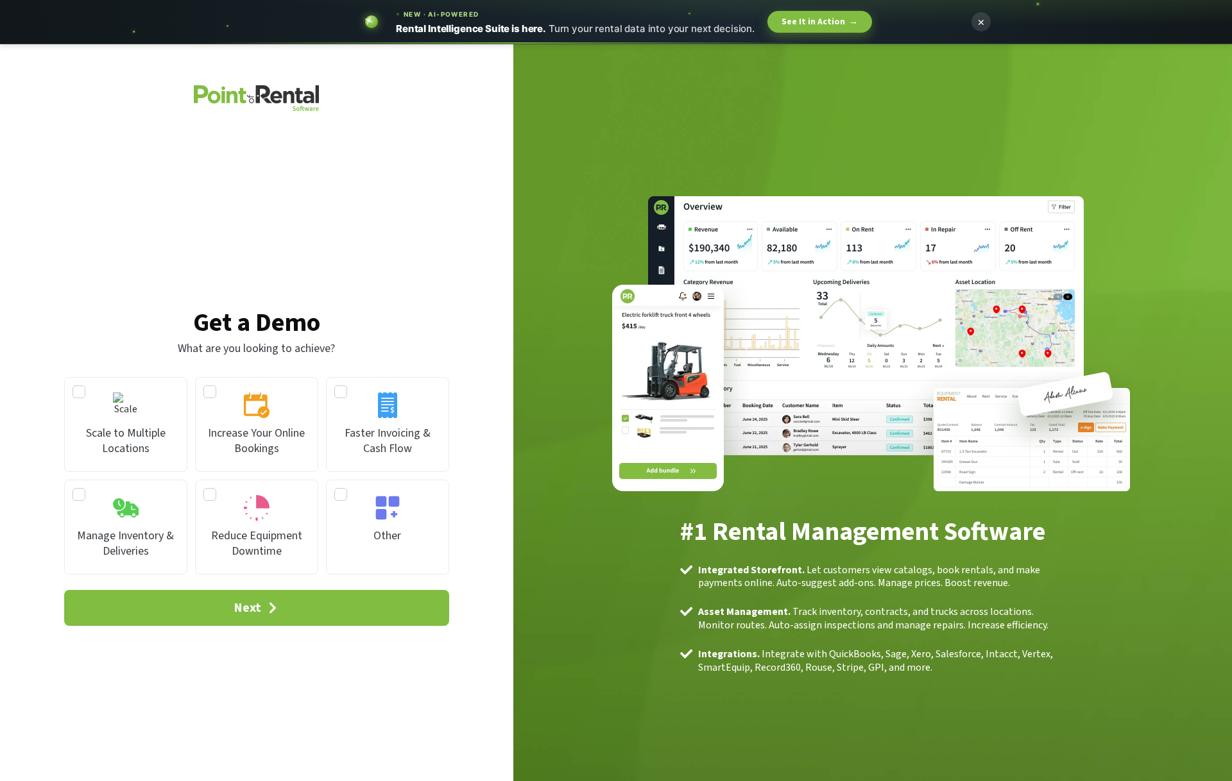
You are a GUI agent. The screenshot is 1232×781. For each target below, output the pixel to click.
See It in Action (820, 21)
